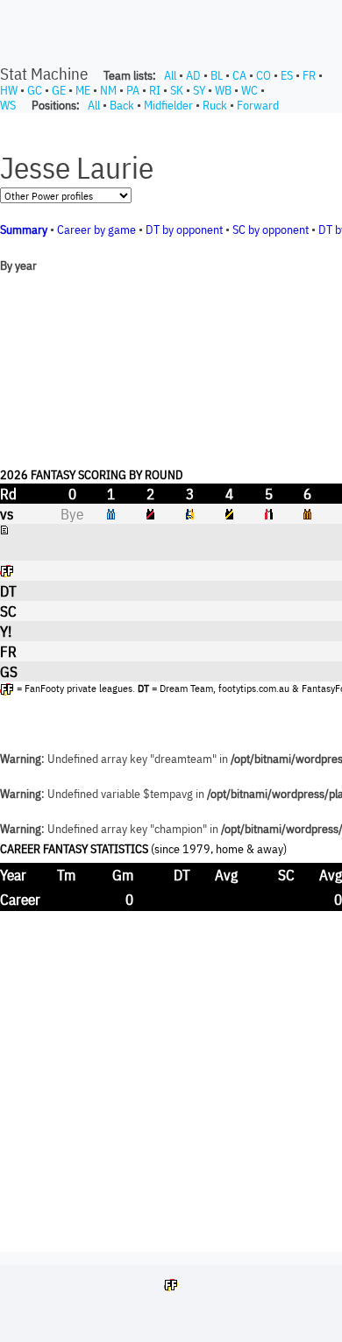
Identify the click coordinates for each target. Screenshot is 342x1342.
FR (309, 75)
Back (122, 105)
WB (223, 90)
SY (199, 90)
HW (9, 90)
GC (34, 90)
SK (176, 90)
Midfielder (168, 105)
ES (287, 75)
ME (82, 90)
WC (249, 90)
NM (108, 90)
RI (154, 90)
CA (239, 75)
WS (8, 105)
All (170, 75)
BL (216, 75)
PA (132, 90)
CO (263, 75)
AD (193, 75)
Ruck (215, 105)
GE (59, 90)
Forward (258, 105)
